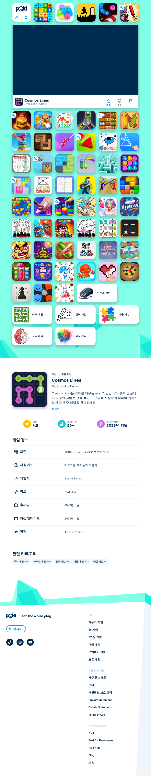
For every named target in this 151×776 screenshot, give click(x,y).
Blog (91, 755)
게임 (54, 374)
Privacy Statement (100, 700)
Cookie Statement (99, 707)
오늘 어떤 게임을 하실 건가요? (26, 18)
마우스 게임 (42, 562)
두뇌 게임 (21, 562)
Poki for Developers (100, 740)
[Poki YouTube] (30, 642)
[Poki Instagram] (20, 642)
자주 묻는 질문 (97, 677)
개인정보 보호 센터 (100, 692)
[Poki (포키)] (21, 9)
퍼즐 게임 (66, 374)
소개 (91, 733)
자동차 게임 (95, 622)
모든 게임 (94, 659)
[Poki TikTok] (9, 642)
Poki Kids (94, 748)
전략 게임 (62, 562)
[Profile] (16, 18)
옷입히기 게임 (97, 652)
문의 (91, 685)
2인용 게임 (95, 637)
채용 (91, 762)
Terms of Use (96, 715)
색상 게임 (100, 562)
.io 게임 (93, 629)
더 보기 (56, 409)
